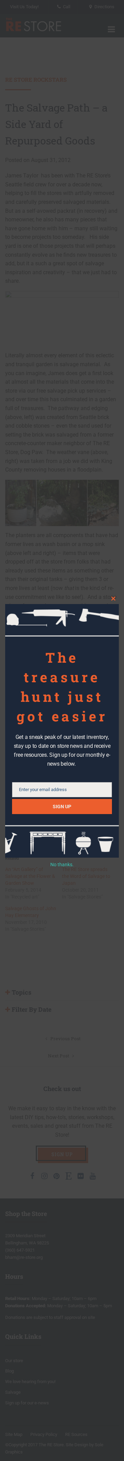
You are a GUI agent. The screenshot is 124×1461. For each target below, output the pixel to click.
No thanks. (62, 864)
